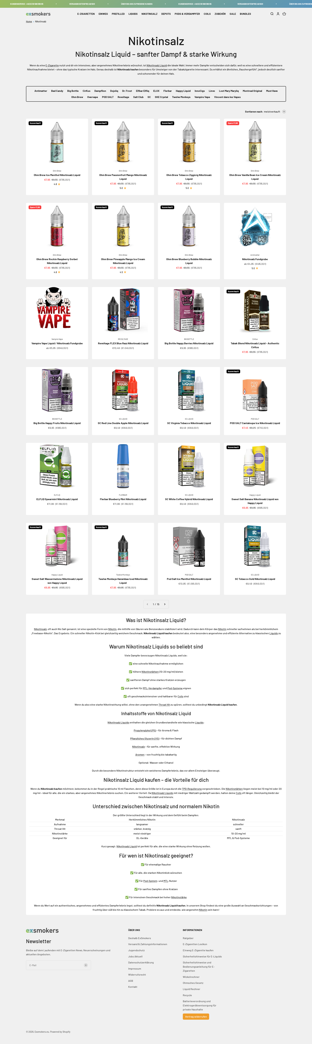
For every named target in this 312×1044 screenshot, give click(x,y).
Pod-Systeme (175, 688)
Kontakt (132, 986)
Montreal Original (252, 90)
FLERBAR (123, 495)
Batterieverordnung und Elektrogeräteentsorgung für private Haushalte (199, 1005)
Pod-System (150, 880)
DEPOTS (166, 13)
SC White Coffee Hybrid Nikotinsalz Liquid (189, 499)
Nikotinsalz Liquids (118, 722)
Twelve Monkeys (181, 96)
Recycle (187, 995)
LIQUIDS (133, 13)
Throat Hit (164, 704)
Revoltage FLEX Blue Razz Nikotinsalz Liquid (123, 343)
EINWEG (103, 13)
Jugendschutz (136, 950)
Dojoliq (114, 90)
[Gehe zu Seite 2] (165, 604)
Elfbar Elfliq (142, 90)
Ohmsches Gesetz (193, 982)
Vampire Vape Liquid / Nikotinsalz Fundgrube (57, 343)
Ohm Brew (77, 96)
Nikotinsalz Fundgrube (255, 259)
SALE (233, 13)
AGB (130, 980)
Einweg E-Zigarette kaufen (198, 950)
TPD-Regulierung (192, 788)
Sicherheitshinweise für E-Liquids (202, 956)
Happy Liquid (183, 90)
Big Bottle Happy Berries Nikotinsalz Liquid (189, 343)
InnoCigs (200, 90)
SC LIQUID (123, 419)
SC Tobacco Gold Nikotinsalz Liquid (255, 578)
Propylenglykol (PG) (145, 730)
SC (149, 96)
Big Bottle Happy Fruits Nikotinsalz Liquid (57, 423)
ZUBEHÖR (220, 13)
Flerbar (167, 90)
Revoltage (123, 96)
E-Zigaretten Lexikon (195, 944)
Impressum (134, 968)
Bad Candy (57, 90)
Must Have (272, 90)
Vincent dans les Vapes (227, 96)
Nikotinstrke (179, 897)
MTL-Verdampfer (152, 688)
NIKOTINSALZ (149, 13)
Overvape (92, 96)
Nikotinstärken (150, 671)
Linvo (212, 90)
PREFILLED (118, 13)
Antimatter (40, 90)
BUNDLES (245, 13)
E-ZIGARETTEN (86, 13)
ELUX (156, 90)
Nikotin (112, 628)
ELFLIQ (57, 495)
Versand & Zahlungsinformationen (147, 944)
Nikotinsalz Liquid (157, 65)
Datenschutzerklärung (141, 962)
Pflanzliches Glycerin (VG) (144, 738)
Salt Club (138, 96)
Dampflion (100, 90)
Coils (180, 696)
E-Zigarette (52, 65)
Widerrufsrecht (137, 974)
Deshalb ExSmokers (139, 938)
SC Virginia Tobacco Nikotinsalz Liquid (189, 423)
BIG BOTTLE (189, 339)
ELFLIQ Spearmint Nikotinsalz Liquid (57, 499)
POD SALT (108, 96)
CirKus (86, 90)
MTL (165, 880)
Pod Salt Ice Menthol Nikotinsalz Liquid (189, 578)
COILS (207, 13)
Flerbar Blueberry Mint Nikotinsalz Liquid (123, 499)
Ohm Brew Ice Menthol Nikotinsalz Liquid (57, 174)
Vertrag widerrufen (196, 1016)
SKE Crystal (161, 96)
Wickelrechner (191, 976)
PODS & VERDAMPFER (187, 13)
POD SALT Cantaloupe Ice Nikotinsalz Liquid (255, 423)
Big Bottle (73, 90)
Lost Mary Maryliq (229, 90)
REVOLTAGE (123, 339)
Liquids (273, 633)
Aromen (139, 754)
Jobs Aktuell (135, 956)
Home (29, 21)
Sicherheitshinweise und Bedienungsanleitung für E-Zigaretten (198, 966)
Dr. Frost (127, 90)
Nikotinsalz (40, 21)
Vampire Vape (202, 96)
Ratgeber (188, 938)
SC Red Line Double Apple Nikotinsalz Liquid (123, 423)
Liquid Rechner (191, 988)
